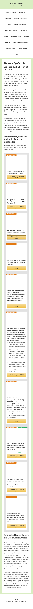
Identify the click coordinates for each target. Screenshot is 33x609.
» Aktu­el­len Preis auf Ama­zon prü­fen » (17, 177)
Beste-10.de (16, 3)
